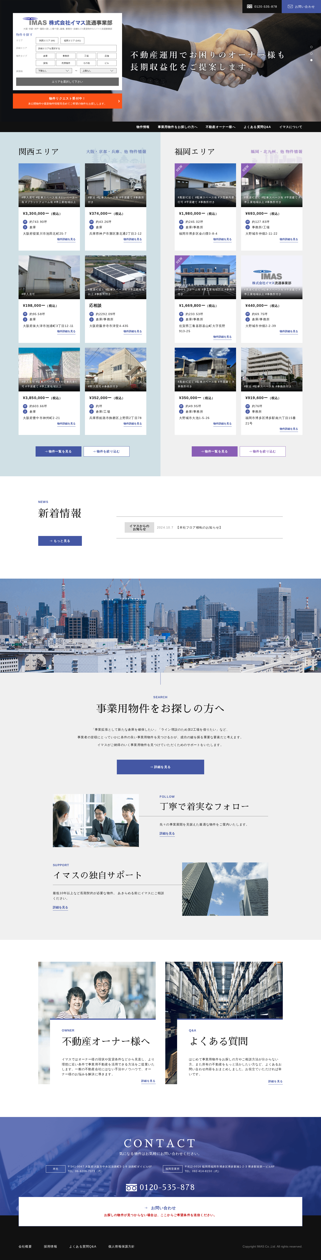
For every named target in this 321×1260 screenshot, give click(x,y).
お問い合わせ (305, 6)
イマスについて (290, 127)
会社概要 (25, 1246)
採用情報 (50, 1246)
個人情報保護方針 (121, 1246)
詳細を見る (162, 767)
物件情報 (143, 127)
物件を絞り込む (108, 451)
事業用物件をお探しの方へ (178, 127)
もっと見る (62, 541)
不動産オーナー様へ (221, 127)
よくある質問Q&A (257, 127)
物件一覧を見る (60, 451)
